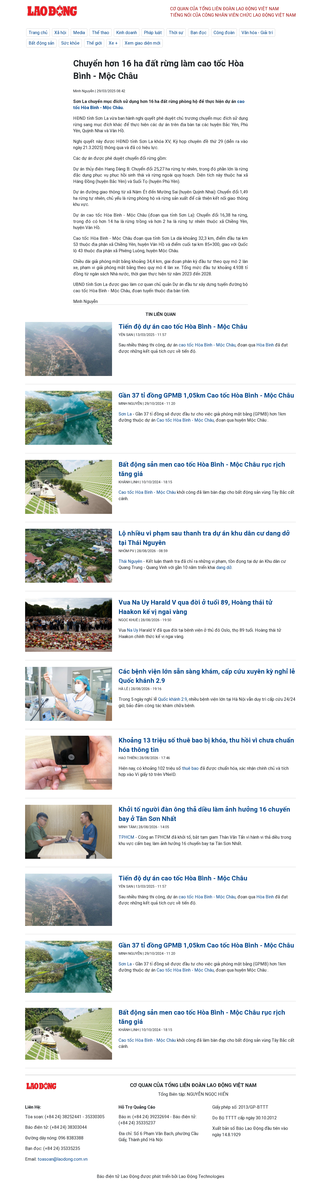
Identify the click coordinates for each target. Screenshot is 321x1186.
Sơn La (125, 414)
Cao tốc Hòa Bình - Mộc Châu (185, 420)
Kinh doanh (126, 32)
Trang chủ (38, 32)
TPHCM (126, 837)
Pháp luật (153, 32)
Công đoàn (224, 32)
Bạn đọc (198, 32)
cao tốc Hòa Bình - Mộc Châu (207, 345)
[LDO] (68, 350)
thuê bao (190, 768)
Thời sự (176, 32)
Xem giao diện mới (142, 43)
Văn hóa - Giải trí (257, 32)
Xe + (113, 43)
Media (79, 32)
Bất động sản (41, 43)
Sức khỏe (70, 43)
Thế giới (94, 43)
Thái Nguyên (130, 561)
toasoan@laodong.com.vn (63, 1159)
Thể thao (100, 32)
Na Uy (132, 630)
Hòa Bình (265, 345)
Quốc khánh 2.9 (172, 699)
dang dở (223, 567)
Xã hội (60, 32)
